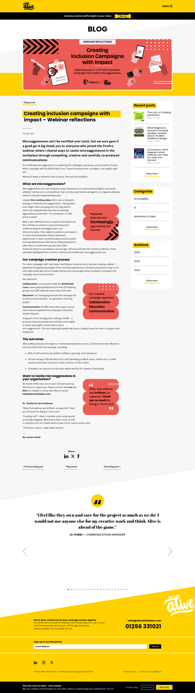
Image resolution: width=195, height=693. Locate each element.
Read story (153, 117)
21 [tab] (126, 589)
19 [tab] (121, 589)
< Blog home (29, 102)
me (70, 387)
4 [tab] (77, 589)
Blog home (71, 466)
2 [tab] (71, 589)
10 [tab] (94, 589)
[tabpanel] (97, 524)
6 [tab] (83, 589)
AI (135, 207)
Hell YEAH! (164, 687)
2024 (137, 270)
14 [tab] (106, 589)
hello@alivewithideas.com (36, 393)
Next (170, 551)
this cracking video (41, 200)
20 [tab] (124, 589)
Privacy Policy (130, 671)
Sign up (123, 16)
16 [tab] (112, 589)
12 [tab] (100, 589)
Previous (25, 551)
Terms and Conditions (150, 671)
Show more (152, 173)
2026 (137, 252)
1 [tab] (68, 589)
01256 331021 (143, 626)
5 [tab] (80, 589)
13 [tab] (103, 589)
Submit (155, 646)
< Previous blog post (33, 466)
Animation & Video (145, 216)
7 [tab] (86, 589)
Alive (25, 390)
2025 (137, 261)
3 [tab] (74, 589)
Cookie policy (131, 687)
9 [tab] (91, 589)
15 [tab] (109, 589)
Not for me (147, 687)
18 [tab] (118, 589)
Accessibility (141, 198)
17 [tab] (115, 589)
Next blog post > (112, 466)
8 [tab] (89, 589)
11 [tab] (97, 589)
